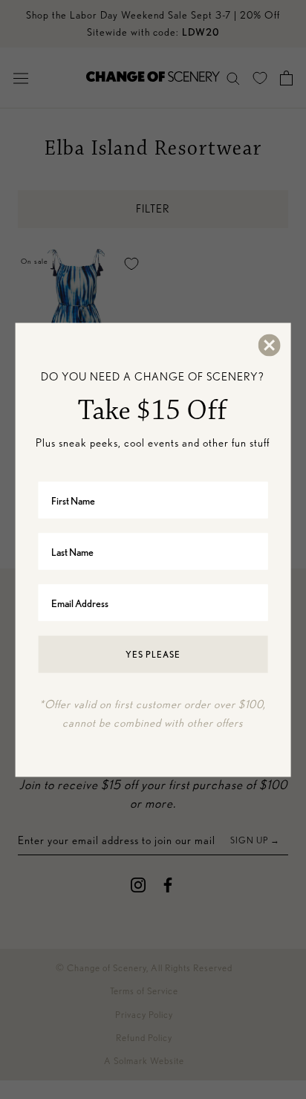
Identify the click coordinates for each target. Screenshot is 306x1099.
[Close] (268, 345)
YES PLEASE (153, 654)
